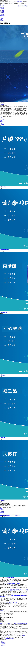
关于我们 (2, 7)
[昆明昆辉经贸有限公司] (5, 24)
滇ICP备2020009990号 (9, 638)
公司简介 (2, 8)
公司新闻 (2, 11)
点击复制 (16, 628)
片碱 (1, 16)
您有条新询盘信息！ (23, 6)
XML (26, 623)
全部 (1, 117)
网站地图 (23, 623)
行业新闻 (2, 12)
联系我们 (2, 21)
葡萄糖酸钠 (2, 15)
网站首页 (2, 6)
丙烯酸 (1, 18)
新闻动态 (2, 10)
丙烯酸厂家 (19, 1)
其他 (1, 19)
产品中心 (2, 14)
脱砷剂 (1, 610)
